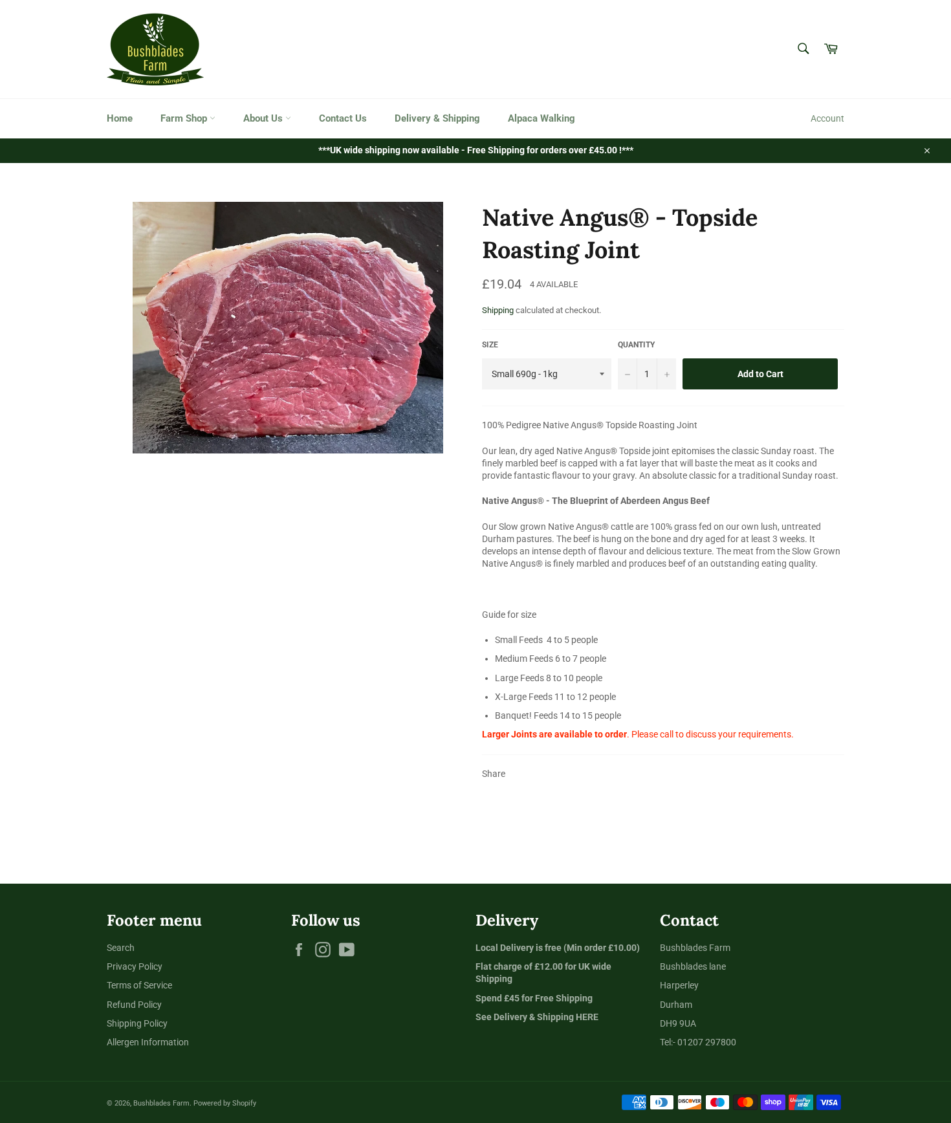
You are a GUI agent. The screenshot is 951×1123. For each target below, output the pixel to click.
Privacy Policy (134, 966)
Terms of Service (139, 985)
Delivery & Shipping (437, 118)
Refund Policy (134, 1004)
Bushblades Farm (161, 1103)
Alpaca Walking (541, 118)
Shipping (498, 310)
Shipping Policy (137, 1023)
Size (490, 344)
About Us (264, 118)
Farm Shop (185, 118)
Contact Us (343, 118)
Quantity (636, 344)
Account (827, 118)
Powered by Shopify (224, 1103)
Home (120, 118)
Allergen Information (148, 1042)
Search (121, 948)
